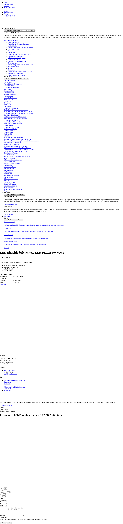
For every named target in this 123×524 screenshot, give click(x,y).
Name (2, 490)
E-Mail (2, 506)
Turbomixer (11, 52)
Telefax (2, 504)
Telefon (2, 502)
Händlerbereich (8, 4)
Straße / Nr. (3, 492)
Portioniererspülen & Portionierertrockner (20, 47)
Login (5, 2)
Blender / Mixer (12, 51)
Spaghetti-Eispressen (14, 42)
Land (1, 498)
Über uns (6, 6)
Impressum (7, 384)
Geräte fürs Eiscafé (9, 80)
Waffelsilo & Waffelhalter (15, 56)
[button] (61, 407)
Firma (2, 488)
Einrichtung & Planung (11, 153)
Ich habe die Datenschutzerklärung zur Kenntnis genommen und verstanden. (25, 519)
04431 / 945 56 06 (9, 7)
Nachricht (3, 516)
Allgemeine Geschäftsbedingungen (14, 380)
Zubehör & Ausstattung (11, 108)
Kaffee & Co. (8, 165)
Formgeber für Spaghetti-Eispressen (18, 44)
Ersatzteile (7, 136)
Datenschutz (7, 382)
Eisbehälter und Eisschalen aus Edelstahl (20, 54)
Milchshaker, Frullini (14, 49)
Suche (2, 409)
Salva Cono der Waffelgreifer (16, 58)
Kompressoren (12, 46)
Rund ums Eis (8, 180)
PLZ (1, 494)
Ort (1, 496)
